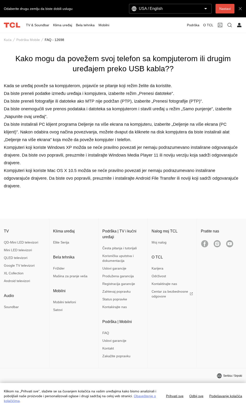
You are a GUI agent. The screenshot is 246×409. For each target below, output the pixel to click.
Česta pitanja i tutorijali (119, 248)
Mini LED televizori (18, 250)
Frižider (59, 268)
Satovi (57, 310)
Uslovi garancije (114, 268)
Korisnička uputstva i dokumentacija (118, 258)
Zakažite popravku (116, 356)
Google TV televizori (19, 265)
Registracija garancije (118, 284)
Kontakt (108, 348)
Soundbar (11, 307)
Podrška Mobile (28, 40)
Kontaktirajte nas (164, 284)
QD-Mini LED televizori (21, 242)
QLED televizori (15, 258)
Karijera (157, 268)
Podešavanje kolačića (225, 396)
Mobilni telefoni (64, 302)
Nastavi (225, 9)
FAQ (105, 333)
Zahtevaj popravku (116, 291)
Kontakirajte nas (114, 307)
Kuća (8, 40)
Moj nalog (159, 242)
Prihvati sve (175, 396)
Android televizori (17, 281)
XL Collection (14, 273)
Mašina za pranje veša (70, 276)
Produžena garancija (118, 276)
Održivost (159, 276)
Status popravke (114, 299)
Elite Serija (61, 242)
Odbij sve (196, 396)
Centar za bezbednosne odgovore (170, 294)
